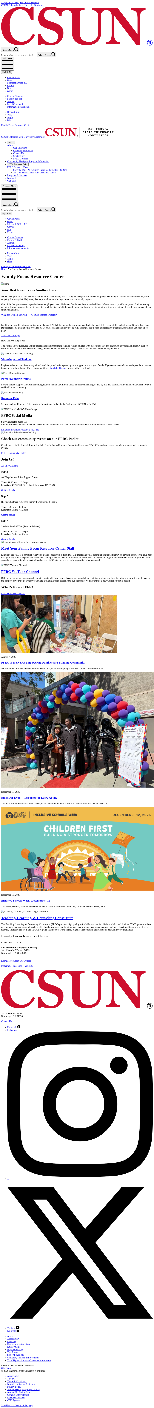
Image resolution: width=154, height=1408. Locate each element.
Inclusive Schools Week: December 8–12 (25, 900)
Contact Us (18, 153)
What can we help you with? (14, 315)
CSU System (13, 1400)
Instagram (15, 429)
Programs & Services (17, 175)
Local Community (16, 104)
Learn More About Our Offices (16, 960)
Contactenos (19, 156)
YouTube (34, 429)
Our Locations (20, 148)
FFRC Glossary (20, 158)
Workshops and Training (16, 359)
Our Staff (11, 180)
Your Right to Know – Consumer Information (29, 1360)
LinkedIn (6, 429)
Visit (9, 114)
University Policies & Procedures (23, 1357)
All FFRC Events (9, 465)
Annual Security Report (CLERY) (23, 1389)
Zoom (10, 91)
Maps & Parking (15, 1349)
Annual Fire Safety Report (19, 1392)
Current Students (15, 96)
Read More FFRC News (13, 593)
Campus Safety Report (18, 1395)
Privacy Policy (14, 1386)
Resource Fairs (10, 398)
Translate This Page (10, 335)
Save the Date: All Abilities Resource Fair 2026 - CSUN (40, 170)
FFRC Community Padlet (13, 453)
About (11, 142)
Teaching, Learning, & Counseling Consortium (37, 918)
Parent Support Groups (16, 378)
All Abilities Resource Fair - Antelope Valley (34, 172)
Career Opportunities (23, 150)
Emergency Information (18, 1344)
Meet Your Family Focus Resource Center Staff (37, 548)
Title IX (11, 1378)
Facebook (25, 429)
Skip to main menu (10, 2)
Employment (13, 1347)
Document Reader (16, 1397)
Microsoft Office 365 (17, 83)
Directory (11, 1341)
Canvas (10, 85)
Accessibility (13, 1338)
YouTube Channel (58, 368)
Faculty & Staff (14, 98)
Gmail (10, 80)
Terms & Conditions (16, 1381)
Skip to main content (29, 2)
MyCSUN (6, 72)
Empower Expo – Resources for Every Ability (29, 797)
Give (9, 120)
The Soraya (12, 1352)
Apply (10, 117)
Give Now (6, 1368)
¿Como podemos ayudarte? (44, 315)
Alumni (10, 101)
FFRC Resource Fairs (17, 164)
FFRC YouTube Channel (20, 572)
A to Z (10, 1336)
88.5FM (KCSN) (15, 1355)
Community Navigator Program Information (28, 161)
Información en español (18, 107)
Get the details (8, 490)
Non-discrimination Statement (21, 1384)
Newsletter (12, 178)
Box (9, 88)
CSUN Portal (13, 77)
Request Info (13, 112)
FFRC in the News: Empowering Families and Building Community (43, 662)
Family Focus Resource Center (16, 125)
